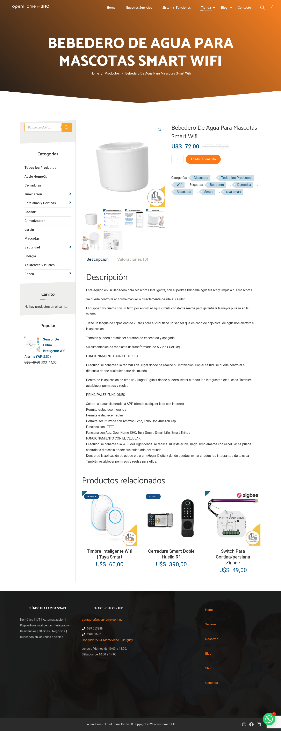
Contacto (244, 7)
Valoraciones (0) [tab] (132, 259)
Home (111, 7)
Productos (114, 73)
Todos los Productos (40, 168)
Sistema (210, 624)
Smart (208, 192)
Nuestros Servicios (139, 7)
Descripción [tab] (98, 259)
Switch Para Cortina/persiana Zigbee (233, 557)
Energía (30, 256)
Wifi (179, 185)
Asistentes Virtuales (39, 265)
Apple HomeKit (35, 176)
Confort (30, 212)
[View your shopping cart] (271, 7)
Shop (208, 668)
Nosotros (211, 639)
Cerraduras (33, 185)
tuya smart (233, 192)
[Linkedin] (259, 724)
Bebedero (217, 185)
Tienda (206, 7)
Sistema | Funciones (176, 7)
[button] (159, 129)
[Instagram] (244, 724)
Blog (224, 7)
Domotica (244, 185)
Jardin (29, 230)
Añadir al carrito (203, 159)
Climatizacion (34, 221)
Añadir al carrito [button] (109, 543)
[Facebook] (251, 724)
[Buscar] (67, 127)
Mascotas (32, 238)
